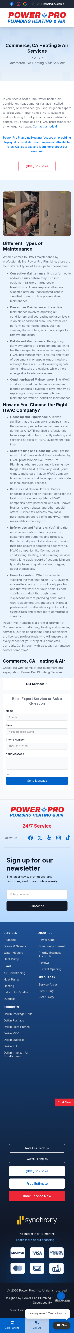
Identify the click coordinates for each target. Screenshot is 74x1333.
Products (11, 1007)
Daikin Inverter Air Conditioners (16, 1054)
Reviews (44, 962)
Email (9, 725)
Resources (46, 977)
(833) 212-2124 (37, 166)
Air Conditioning (14, 973)
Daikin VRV (11, 1033)
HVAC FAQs (46, 997)
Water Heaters (13, 952)
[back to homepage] (36, 17)
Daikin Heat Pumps (17, 1027)
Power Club (46, 940)
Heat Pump (11, 959)
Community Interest (51, 946)
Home (35, 57)
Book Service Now (37, 1196)
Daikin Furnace (14, 1020)
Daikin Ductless (14, 1040)
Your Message (15, 753)
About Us (45, 932)
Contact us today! (45, 126)
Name (9, 710)
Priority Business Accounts (49, 954)
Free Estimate (37, 1183)
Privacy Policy (17, 1310)
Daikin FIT (10, 1046)
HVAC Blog (46, 991)
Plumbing (10, 940)
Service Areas (48, 984)
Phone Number (15, 739)
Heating (9, 986)
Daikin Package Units (18, 1014)
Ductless (9, 999)
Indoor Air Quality (16, 992)
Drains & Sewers (15, 946)
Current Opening (49, 969)
